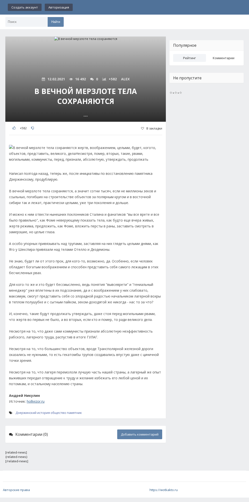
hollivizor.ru (35, 401)
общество (58, 412)
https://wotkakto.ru (164, 490)
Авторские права (16, 490)
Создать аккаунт (24, 7)
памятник (74, 412)
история (43, 412)
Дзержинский (26, 412)
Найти (55, 22)
